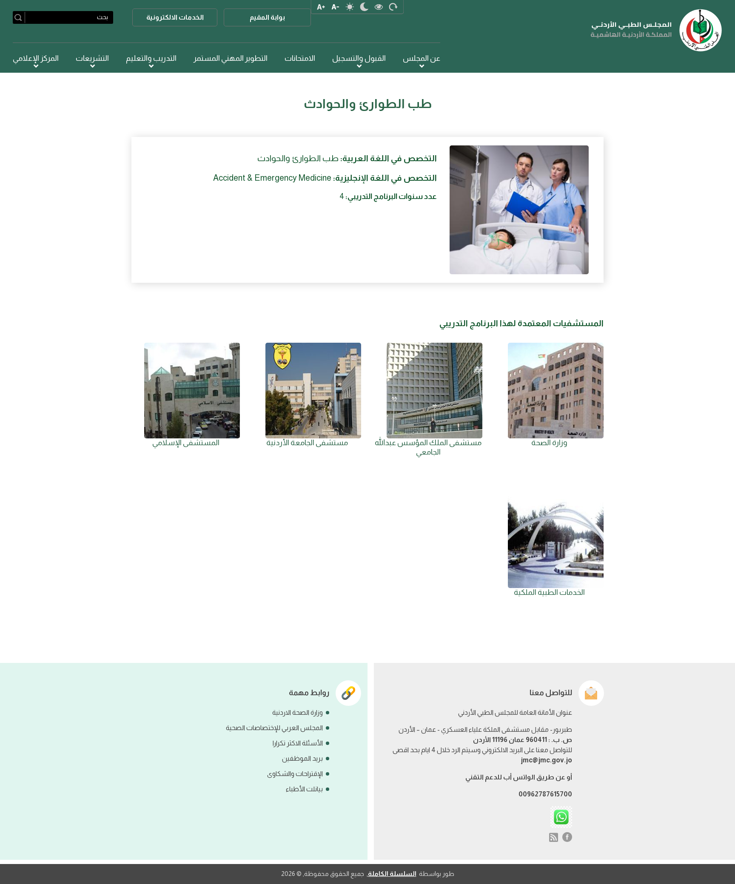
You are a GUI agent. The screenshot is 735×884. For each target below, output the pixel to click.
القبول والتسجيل (359, 58)
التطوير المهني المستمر (231, 58)
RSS (553, 837)
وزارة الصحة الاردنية (297, 712)
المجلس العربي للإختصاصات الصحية (274, 727)
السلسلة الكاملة (392, 873)
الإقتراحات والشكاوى (295, 773)
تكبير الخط (321, 7)
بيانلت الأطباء (304, 789)
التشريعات (92, 58)
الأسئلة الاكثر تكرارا (298, 743)
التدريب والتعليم (151, 58)
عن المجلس (421, 58)
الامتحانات (300, 58)
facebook (567, 837)
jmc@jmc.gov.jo (546, 760)
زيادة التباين (379, 7)
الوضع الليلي (364, 7)
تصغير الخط (335, 7)
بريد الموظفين (302, 758)
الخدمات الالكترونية (175, 17)
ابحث (19, 17)
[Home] (656, 30)
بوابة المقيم (267, 17)
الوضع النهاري (350, 7)
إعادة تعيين (393, 7)
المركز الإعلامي (36, 58)
